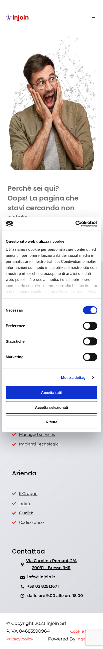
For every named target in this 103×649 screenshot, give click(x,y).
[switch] (90, 326)
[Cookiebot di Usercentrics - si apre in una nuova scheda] (75, 223)
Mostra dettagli (74, 377)
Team (24, 503)
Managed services (37, 434)
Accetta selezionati (51, 407)
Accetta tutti (51, 392)
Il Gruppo (28, 493)
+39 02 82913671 (43, 586)
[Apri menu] (93, 17)
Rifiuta (51, 422)
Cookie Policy (83, 631)
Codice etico (31, 522)
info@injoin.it (41, 577)
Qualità (26, 513)
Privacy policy (19, 639)
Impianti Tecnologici (39, 444)
